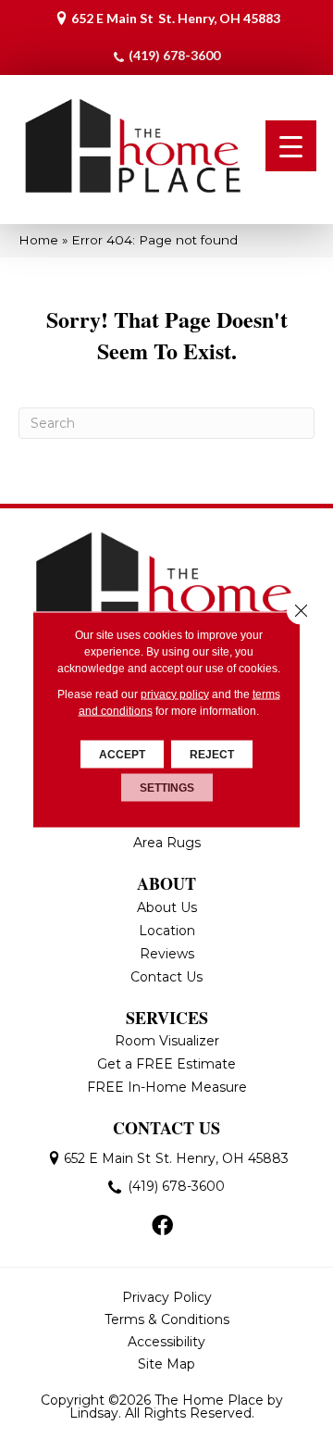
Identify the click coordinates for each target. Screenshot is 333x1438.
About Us (167, 907)
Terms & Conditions (167, 1319)
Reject (212, 753)
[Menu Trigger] (290, 145)
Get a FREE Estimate (166, 1064)
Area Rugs (167, 842)
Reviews (167, 953)
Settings (167, 787)
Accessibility (166, 1341)
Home (38, 239)
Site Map (166, 1363)
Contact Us (166, 977)
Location (167, 930)
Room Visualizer (167, 1040)
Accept (122, 753)
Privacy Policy (167, 1297)
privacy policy (175, 693)
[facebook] (162, 1227)
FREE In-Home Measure (167, 1087)
